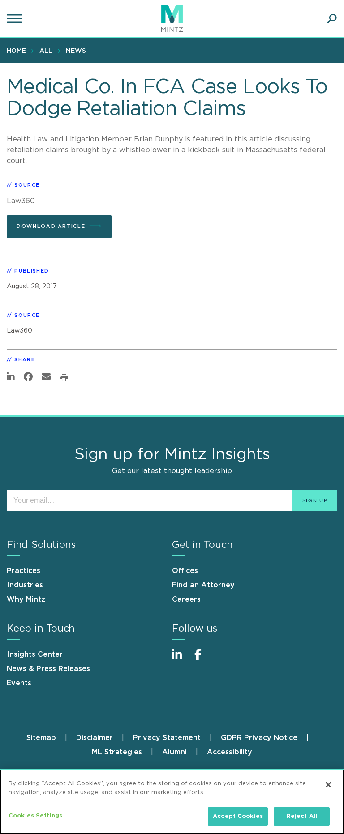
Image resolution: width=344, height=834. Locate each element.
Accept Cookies (238, 816)
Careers (186, 599)
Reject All (301, 816)
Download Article (51, 226)
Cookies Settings (35, 816)
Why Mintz (26, 599)
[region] (172, 801)
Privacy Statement (167, 737)
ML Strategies (117, 752)
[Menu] (16, 19)
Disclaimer (94, 737)
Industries (25, 585)
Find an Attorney (203, 585)
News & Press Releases (48, 668)
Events (19, 683)
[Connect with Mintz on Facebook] (203, 659)
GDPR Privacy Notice (259, 737)
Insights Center (35, 654)
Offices (185, 570)
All (45, 51)
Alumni (174, 752)
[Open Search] (332, 19)
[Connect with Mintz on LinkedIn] (181, 659)
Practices (23, 570)
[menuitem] (18, 50)
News (76, 51)
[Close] (328, 785)
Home (16, 51)
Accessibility (229, 752)
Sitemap (41, 737)
